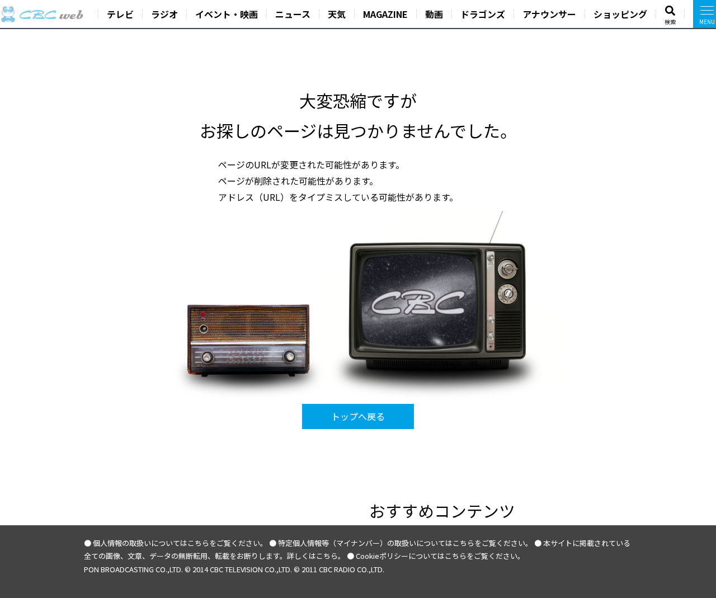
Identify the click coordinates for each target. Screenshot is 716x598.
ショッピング (620, 14)
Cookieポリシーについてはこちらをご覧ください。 (440, 555)
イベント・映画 (226, 14)
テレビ (120, 14)
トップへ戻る (358, 416)
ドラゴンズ (482, 14)
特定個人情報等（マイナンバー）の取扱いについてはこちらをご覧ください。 (405, 543)
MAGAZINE (385, 14)
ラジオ (164, 14)
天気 (337, 14)
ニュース (292, 14)
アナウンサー (549, 14)
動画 (434, 14)
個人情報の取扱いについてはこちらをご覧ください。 (180, 543)
